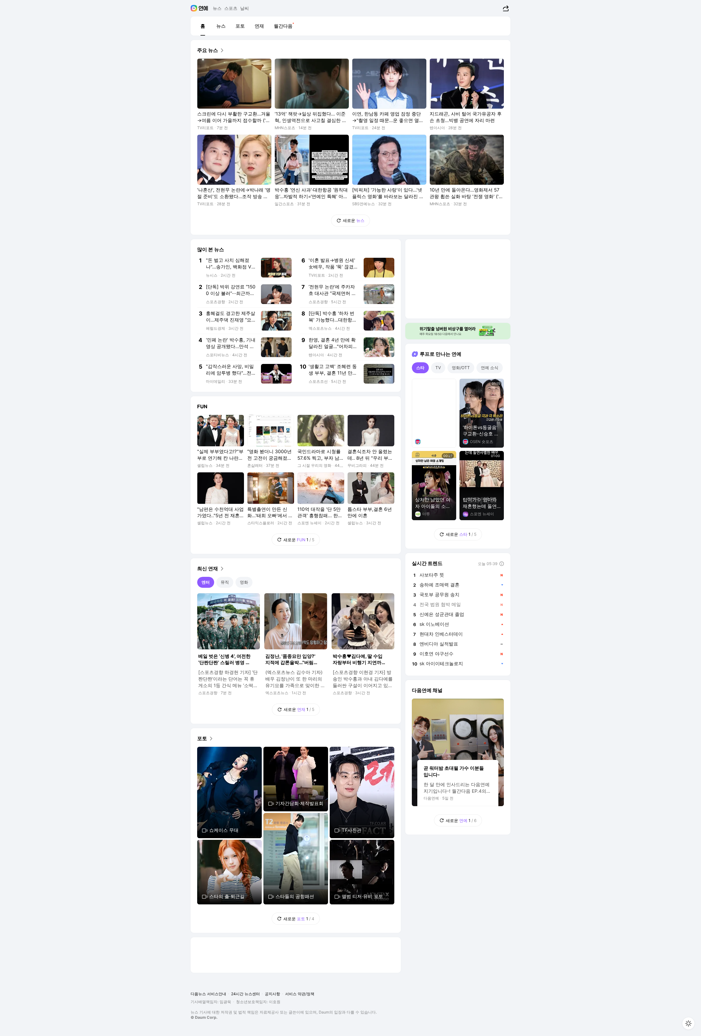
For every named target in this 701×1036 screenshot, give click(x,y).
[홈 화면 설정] (688, 1023)
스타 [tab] (420, 367)
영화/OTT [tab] (461, 367)
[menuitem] (202, 26)
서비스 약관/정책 (299, 993)
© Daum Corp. (204, 1017)
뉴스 (217, 8)
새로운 (353, 220)
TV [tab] (438, 367)
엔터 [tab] (206, 582)
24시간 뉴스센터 (245, 993)
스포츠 (230, 8)
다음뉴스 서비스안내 (208, 993)
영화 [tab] (244, 582)
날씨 (244, 8)
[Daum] (195, 8)
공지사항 (272, 993)
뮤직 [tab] (225, 582)
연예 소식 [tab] (489, 367)
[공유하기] (505, 8)
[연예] (203, 8)
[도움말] (502, 564)
